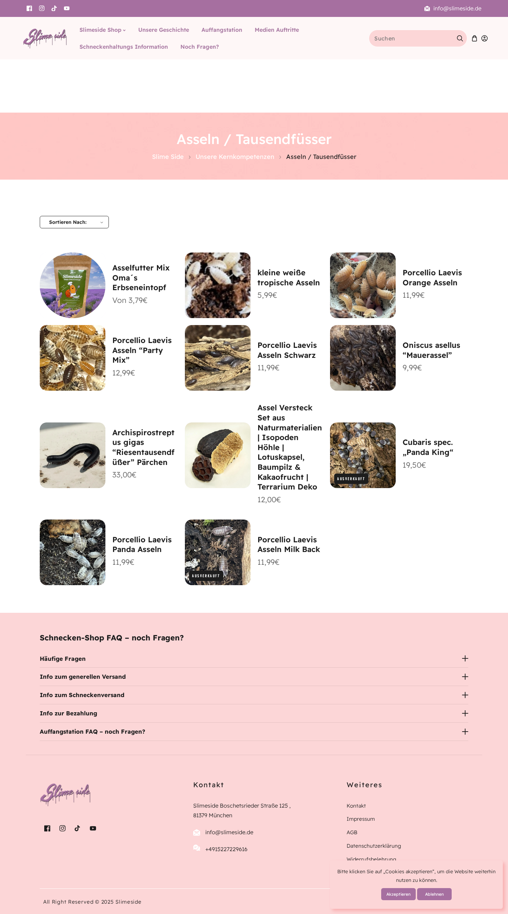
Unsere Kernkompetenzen (235, 157)
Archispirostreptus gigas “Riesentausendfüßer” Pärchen (143, 447)
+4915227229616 (226, 849)
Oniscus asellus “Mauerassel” (431, 350)
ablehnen (434, 894)
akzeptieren (398, 894)
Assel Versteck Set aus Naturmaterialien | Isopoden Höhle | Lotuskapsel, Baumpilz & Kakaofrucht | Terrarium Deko (289, 447)
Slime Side (168, 157)
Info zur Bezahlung (68, 713)
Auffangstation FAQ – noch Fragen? (92, 731)
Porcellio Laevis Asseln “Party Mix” (142, 350)
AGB (352, 832)
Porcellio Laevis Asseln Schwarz (287, 350)
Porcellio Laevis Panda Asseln (142, 544)
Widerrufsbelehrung (371, 859)
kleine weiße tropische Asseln (288, 277)
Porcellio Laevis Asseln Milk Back (288, 544)
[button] (474, 38)
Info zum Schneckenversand (82, 694)
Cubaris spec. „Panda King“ (428, 447)
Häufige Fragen (63, 658)
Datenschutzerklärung (374, 845)
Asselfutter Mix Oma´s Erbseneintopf (141, 277)
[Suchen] (460, 38)
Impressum (361, 819)
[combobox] (418, 38)
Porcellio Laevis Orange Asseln (432, 277)
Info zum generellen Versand (83, 676)
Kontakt (356, 805)
